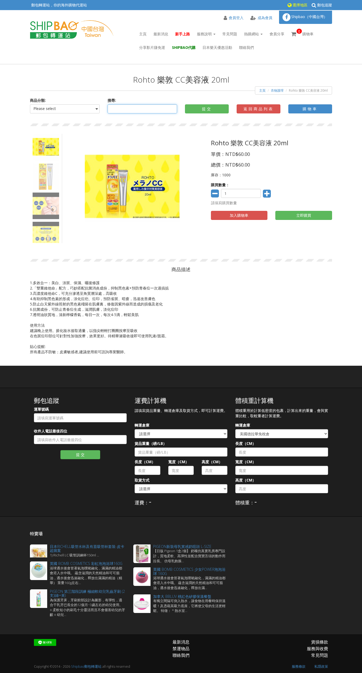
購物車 (306, 32)
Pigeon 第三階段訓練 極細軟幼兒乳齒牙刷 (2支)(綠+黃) (87, 593)
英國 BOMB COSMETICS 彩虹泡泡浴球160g (86, 563)
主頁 (143, 33)
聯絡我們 (246, 47)
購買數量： (220, 184)
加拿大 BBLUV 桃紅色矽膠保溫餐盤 (182, 596)
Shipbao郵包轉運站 (86, 666)
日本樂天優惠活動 (217, 47)
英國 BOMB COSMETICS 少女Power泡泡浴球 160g (189, 571)
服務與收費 (317, 648)
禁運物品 (181, 648)
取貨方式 (142, 480)
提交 (207, 108)
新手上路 (182, 33)
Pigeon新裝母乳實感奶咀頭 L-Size (182, 546)
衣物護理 (277, 90)
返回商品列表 (259, 108)
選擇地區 (299, 4)
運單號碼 (41, 409)
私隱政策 (321, 666)
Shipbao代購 (184, 47)
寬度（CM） (178, 461)
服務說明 (205, 33)
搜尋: (112, 100)
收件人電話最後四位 (50, 430)
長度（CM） (145, 461)
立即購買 (303, 215)
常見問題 (229, 33)
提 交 (80, 454)
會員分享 (277, 33)
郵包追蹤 (324, 4)
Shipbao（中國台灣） (309, 16)
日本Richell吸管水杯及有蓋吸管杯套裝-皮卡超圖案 (87, 548)
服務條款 (299, 666)
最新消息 (160, 33)
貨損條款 (319, 642)
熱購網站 (252, 33)
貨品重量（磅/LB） (151, 443)
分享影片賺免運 (152, 47)
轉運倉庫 (142, 425)
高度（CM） (212, 461)
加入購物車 (239, 215)
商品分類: (38, 100)
